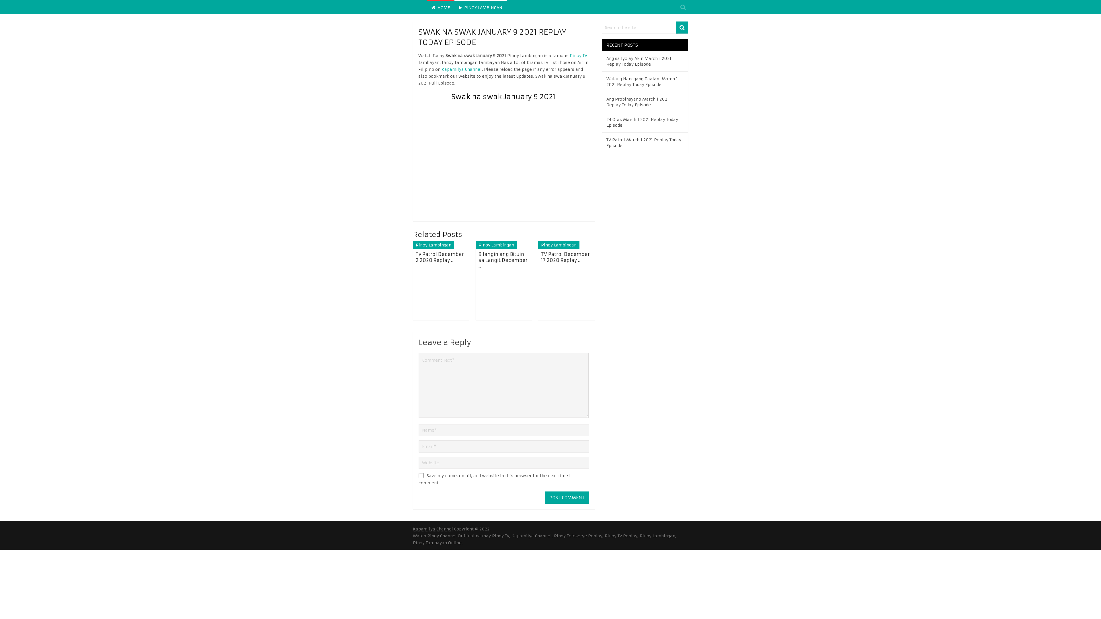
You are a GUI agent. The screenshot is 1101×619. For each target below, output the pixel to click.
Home (443, 7)
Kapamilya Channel (462, 69)
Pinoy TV (578, 55)
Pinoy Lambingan (482, 7)
